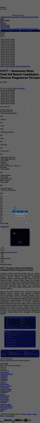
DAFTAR (16, 211)
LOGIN (24, 211)
